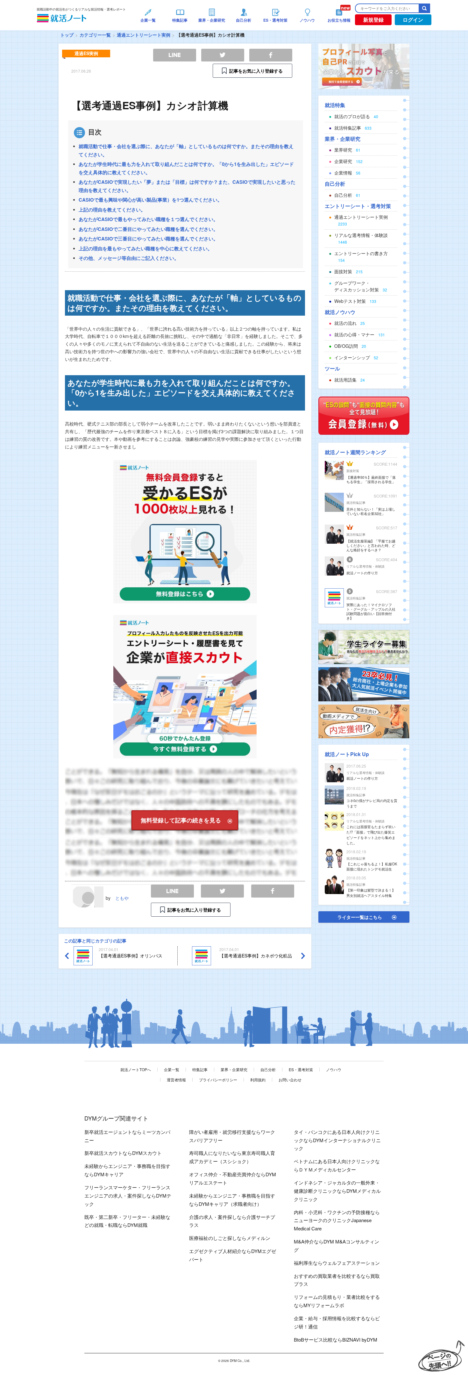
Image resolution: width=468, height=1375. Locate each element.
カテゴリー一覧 (95, 35)
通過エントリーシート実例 (143, 35)
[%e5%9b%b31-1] (364, 721)
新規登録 (373, 19)
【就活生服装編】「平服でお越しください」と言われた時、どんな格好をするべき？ (370, 545)
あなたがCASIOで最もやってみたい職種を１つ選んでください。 (148, 219)
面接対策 (352, 471)
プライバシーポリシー (218, 1079)
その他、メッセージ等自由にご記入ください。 (129, 257)
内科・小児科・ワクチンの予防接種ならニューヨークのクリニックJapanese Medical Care (337, 1220)
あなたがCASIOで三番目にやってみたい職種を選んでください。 (148, 238)
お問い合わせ (290, 1079)
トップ (67, 35)
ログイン (413, 19)
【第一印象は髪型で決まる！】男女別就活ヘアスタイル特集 (370, 892)
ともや (122, 898)
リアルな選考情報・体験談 (365, 566)
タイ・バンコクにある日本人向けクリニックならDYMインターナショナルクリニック (337, 1140)
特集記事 (200, 1069)
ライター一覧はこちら (359, 917)
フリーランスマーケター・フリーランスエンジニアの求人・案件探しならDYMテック (127, 1195)
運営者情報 (176, 1079)
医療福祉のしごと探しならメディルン (229, 1238)
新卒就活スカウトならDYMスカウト (123, 1152)
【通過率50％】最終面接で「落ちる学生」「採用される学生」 (371, 479)
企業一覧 (171, 1069)
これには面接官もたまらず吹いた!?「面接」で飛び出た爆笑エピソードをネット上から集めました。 (370, 834)
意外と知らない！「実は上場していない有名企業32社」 (370, 511)
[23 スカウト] (364, 65)
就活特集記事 (355, 502)
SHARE (272, 891)
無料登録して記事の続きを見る (181, 820)
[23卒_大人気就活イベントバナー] (364, 683)
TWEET (222, 891)
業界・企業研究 (234, 1069)
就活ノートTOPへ (135, 1069)
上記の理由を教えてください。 (112, 209)
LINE (172, 891)
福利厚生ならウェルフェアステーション (337, 1262)
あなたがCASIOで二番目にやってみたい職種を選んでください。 (148, 229)
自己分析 (268, 1069)
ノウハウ (333, 1069)
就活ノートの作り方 (362, 572)
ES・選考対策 (301, 1069)
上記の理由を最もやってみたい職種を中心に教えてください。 (145, 248)
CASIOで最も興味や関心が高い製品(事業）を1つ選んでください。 (150, 199)
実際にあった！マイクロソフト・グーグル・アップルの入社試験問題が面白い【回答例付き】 (370, 611)
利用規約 (258, 1079)
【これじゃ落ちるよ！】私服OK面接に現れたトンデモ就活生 (371, 866)
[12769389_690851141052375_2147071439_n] (364, 646)
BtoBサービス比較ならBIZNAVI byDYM (335, 1339)
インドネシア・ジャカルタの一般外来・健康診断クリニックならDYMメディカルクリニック (337, 1190)
